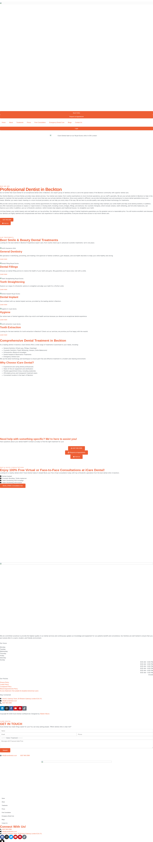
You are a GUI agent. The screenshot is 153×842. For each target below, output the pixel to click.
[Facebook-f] (11, 708)
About (11, 122)
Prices (29, 122)
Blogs (70, 122)
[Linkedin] (2, 708)
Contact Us (78, 122)
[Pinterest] (20, 708)
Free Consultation (40, 122)
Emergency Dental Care (56, 122)
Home (4, 122)
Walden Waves (44, 714)
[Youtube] (15, 708)
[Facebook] (2, 837)
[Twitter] (11, 837)
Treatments (19, 122)
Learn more (3, 259)
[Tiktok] (24, 708)
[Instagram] (6, 708)
